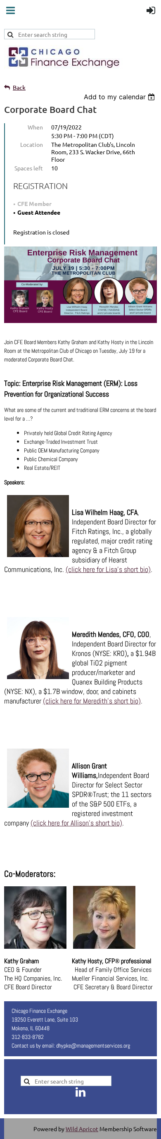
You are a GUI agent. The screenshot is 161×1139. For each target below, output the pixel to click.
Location (31, 144)
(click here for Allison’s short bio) (76, 823)
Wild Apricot (82, 1128)
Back (19, 87)
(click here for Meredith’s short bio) (92, 701)
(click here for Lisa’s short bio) (108, 569)
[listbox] (120, 97)
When (35, 127)
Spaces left (28, 168)
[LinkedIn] (80, 1092)
